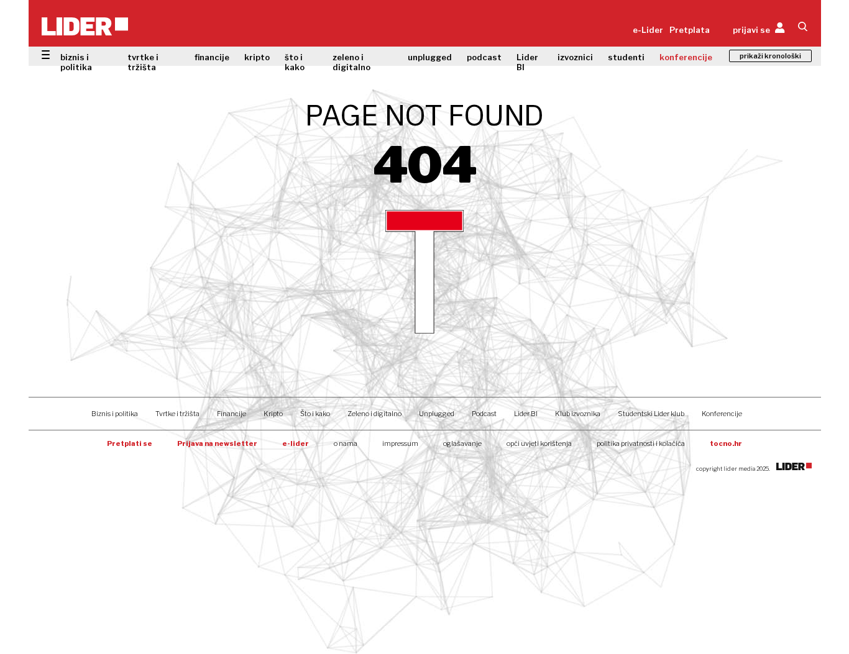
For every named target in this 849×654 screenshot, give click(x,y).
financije (212, 57)
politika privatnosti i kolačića (641, 443)
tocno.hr (726, 443)
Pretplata (689, 30)
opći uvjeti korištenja (539, 443)
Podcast (484, 413)
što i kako (295, 62)
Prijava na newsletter (217, 443)
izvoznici (575, 57)
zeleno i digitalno (351, 62)
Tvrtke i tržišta (177, 413)
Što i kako (315, 413)
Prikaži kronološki (770, 56)
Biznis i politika (114, 413)
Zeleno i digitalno (374, 413)
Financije (231, 413)
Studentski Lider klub (651, 413)
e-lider (295, 443)
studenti (626, 57)
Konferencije (722, 413)
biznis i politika (76, 62)
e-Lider (648, 30)
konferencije (685, 57)
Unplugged (436, 413)
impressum (400, 443)
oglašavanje (462, 443)
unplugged (430, 57)
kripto (257, 57)
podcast (484, 57)
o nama (345, 443)
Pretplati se (129, 443)
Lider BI (527, 62)
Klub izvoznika (577, 413)
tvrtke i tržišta (142, 62)
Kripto (273, 413)
